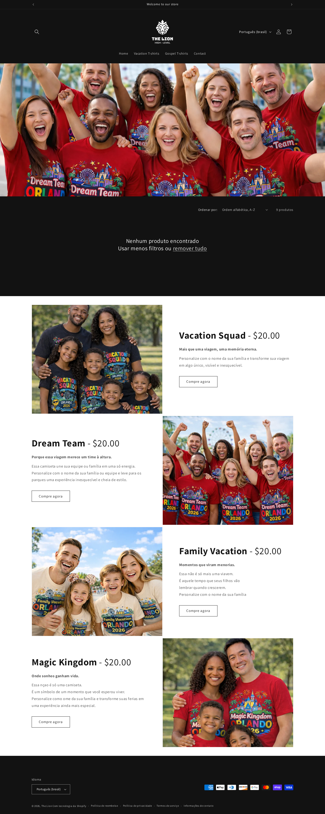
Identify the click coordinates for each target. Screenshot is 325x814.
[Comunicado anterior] (33, 4)
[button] (37, 32)
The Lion (46, 806)
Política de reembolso (104, 805)
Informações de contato (198, 805)
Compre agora (198, 381)
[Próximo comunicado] (291, 4)
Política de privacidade (137, 805)
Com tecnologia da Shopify (69, 806)
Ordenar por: (207, 210)
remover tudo (190, 248)
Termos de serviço (168, 805)
